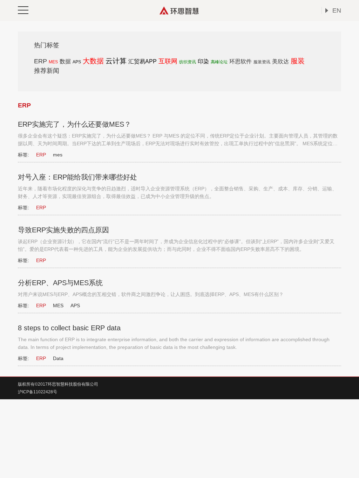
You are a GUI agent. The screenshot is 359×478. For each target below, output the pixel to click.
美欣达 (280, 61)
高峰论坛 (219, 61)
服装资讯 (261, 61)
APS (77, 61)
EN (336, 10)
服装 (298, 61)
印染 (203, 61)
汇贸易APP (142, 61)
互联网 (167, 61)
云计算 (116, 61)
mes (57, 154)
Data (58, 358)
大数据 (93, 61)
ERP (40, 61)
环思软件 (240, 61)
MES (53, 61)
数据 (65, 61)
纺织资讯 (187, 61)
